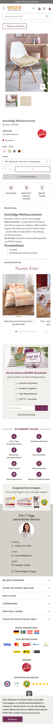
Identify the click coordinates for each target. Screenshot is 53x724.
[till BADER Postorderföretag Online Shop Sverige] (23, 632)
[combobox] (26, 16)
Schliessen (12, 719)
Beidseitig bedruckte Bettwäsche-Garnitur (18, 321)
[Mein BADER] (33, 8)
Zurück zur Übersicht (16, 26)
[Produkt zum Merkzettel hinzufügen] (32, 169)
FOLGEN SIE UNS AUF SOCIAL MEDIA (20, 619)
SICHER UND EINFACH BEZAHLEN (18, 588)
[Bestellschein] (44, 8)
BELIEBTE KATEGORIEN (13, 580)
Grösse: (5, 156)
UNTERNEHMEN (10, 603)
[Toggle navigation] (4, 8)
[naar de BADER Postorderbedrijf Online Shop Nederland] (36, 632)
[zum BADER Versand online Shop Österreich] (30, 632)
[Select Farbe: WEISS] (24, 151)
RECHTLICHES (9, 596)
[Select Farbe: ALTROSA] (5, 151)
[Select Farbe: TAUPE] (19, 151)
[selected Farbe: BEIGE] (9, 151)
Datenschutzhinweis (26, 414)
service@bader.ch (23, 555)
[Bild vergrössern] (42, 86)
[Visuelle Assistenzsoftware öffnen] (27, 694)
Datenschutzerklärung (30, 712)
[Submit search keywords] (47, 16)
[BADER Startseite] (14, 8)
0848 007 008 (23, 545)
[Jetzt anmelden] (41, 408)
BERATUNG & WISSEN (13, 611)
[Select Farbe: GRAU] (14, 151)
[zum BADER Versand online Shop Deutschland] (16, 632)
